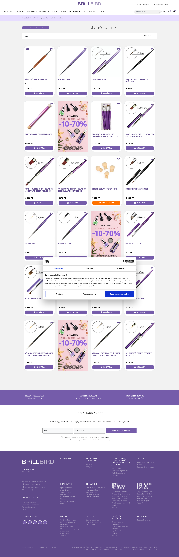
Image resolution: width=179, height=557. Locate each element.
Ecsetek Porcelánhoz (36, 28)
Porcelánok (66, 484)
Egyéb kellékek (117, 531)
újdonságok (23, 12)
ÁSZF (88, 549)
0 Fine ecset (64, 79)
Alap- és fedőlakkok (144, 492)
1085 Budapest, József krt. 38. (35, 481)
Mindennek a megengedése (119, 294)
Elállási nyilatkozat (110, 547)
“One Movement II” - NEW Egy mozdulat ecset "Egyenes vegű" (39, 191)
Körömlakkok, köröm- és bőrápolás (144, 486)
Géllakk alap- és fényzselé (95, 488)
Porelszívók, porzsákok (120, 498)
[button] (25, 522)
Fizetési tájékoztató (78, 547)
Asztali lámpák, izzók (119, 501)
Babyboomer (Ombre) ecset (38, 134)
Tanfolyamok (73, 12)
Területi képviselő (28, 507)
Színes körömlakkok (144, 494)
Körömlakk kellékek (144, 496)
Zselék (140, 459)
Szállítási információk (94, 547)
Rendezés (147, 36)
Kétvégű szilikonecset (36, 79)
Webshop (10, 12)
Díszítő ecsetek (91, 524)
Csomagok (65, 459)
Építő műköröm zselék (145, 462)
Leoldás (114, 475)
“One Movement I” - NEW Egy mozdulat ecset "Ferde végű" (72, 191)
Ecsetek (46, 18)
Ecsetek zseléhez (92, 520)
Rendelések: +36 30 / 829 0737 (36, 487)
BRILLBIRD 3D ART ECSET (136, 189)
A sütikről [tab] (120, 268)
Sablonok (115, 524)
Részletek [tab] (89, 268)
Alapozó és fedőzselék (92, 460)
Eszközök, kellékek (117, 517)
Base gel (89, 464)
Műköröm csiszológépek (121, 496)
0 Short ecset (65, 244)
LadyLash (142, 516)
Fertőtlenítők (116, 468)
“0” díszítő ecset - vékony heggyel (138, 354)
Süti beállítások (116, 549)
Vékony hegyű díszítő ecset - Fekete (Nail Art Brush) (39, 354)
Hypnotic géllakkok (93, 490)
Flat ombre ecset (34, 298)
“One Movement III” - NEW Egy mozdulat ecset (139, 135)
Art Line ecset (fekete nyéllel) (136, 80)
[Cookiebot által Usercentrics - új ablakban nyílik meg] (125, 261)
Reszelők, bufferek (118, 522)
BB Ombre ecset (133, 244)
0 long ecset (31, 244)
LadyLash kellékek (144, 520)
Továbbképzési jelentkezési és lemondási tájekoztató (138, 547)
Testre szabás (88, 294)
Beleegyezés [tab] (58, 268)
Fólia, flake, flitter (66, 527)
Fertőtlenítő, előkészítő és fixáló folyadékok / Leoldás (121, 462)
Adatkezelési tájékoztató (100, 549)
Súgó (24, 509)
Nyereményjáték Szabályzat (134, 549)
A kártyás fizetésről (29, 503)
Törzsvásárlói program (30, 505)
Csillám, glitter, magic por (69, 520)
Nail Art (64, 516)
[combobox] (145, 12)
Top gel (89, 467)
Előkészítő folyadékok (120, 471)
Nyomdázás (64, 533)
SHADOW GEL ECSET (134, 298)
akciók (34, 12)
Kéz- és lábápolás (143, 501)
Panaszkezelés (151, 549)
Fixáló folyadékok (118, 473)
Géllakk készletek (92, 497)
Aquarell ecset (100, 79)
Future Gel (141, 465)
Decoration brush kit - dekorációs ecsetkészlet (105, 135)
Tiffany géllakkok (92, 492)
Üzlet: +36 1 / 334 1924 (32, 484)
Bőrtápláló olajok (143, 498)
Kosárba (39, 93)
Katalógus (44, 12)
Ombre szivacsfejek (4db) (105, 189)
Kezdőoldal (26, 18)
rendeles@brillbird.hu (32, 490)
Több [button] (103, 12)
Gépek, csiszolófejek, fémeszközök (119, 486)
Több (115, 507)
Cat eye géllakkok (92, 494)
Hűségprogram (89, 12)
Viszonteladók (58, 12)
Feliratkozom (121, 430)
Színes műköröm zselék (146, 467)
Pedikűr (114, 533)
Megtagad (59, 294)
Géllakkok (91, 484)
